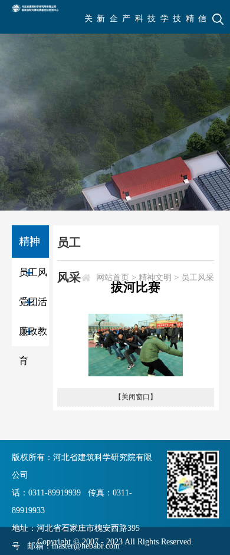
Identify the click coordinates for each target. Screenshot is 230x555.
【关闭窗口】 (135, 397)
